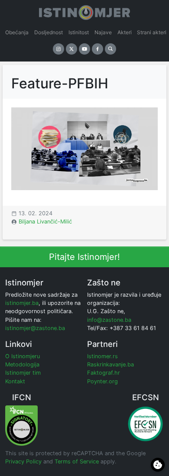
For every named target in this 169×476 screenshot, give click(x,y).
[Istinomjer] (85, 11)
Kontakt (15, 381)
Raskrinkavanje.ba (110, 364)
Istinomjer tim (23, 372)
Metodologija (22, 364)
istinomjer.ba (22, 303)
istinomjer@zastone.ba (35, 328)
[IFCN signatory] (21, 425)
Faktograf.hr (103, 372)
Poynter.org (102, 381)
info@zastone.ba (109, 320)
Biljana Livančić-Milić (45, 221)
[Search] (110, 49)
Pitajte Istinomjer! (84, 257)
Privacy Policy (23, 461)
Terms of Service (77, 461)
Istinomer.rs (102, 356)
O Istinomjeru (22, 356)
